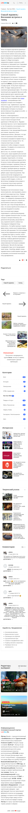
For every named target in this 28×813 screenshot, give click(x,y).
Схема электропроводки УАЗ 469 (18, 497)
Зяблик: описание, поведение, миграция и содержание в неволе (19, 325)
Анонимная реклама (11, 632)
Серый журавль (9, 283)
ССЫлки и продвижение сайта (14, 640)
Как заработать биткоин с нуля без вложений (18, 475)
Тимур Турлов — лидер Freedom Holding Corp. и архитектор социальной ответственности (18, 445)
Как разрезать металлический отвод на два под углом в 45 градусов (19, 536)
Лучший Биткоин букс (11, 638)
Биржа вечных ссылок (12, 634)
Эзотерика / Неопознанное (11, 414)
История (5, 382)
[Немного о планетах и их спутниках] (7, 294)
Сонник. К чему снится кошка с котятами (9, 334)
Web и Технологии (8, 405)
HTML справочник (8, 391)
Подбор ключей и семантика (14, 643)
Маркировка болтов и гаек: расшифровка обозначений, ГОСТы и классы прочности (19, 526)
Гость (20, 3)
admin (7, 687)
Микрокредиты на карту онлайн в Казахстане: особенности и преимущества (10, 343)
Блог (4, 377)
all (23, 547)
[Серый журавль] (21, 304)
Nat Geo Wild (7, 396)
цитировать (7, 559)
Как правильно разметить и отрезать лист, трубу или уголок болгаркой (19, 506)
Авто (4, 419)
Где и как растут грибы (13, 683)
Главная (3, 9)
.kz (5, 3)
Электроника (7, 386)
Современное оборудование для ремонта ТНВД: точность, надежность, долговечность (18, 516)
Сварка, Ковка (7, 410)
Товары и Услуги (8, 400)
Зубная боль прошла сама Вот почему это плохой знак (19, 435)
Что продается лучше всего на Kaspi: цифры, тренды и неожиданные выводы (19, 464)
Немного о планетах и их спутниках (19, 293)
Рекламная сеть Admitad (12, 636)
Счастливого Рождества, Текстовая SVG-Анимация (17, 455)
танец (20, 283)
